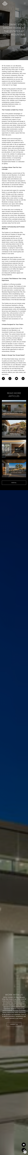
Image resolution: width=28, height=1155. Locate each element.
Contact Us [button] (14, 1024)
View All (14, 482)
